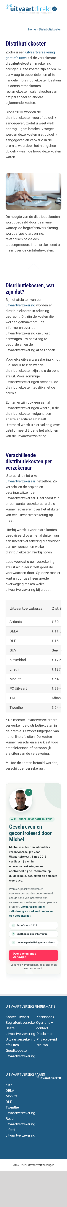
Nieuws (42, 1045)
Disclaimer (44, 1034)
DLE (9, 1102)
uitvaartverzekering (20, 305)
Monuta (11, 1096)
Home (32, 29)
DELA (10, 1090)
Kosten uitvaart (17, 1017)
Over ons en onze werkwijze (24, 955)
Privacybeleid (46, 1039)
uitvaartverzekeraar (21, 481)
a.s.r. (9, 1085)
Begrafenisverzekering (23, 1022)
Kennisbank (45, 1017)
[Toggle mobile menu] (59, 15)
